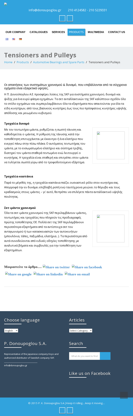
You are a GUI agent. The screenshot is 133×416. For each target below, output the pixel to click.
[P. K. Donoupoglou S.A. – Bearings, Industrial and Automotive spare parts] (66, 4)
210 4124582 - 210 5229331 (87, 10)
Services (58, 32)
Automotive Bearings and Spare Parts (58, 62)
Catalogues (39, 32)
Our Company (15, 32)
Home (8, 62)
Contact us (116, 32)
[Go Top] (124, 395)
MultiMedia (96, 32)
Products (76, 32)
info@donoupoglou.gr (45, 10)
